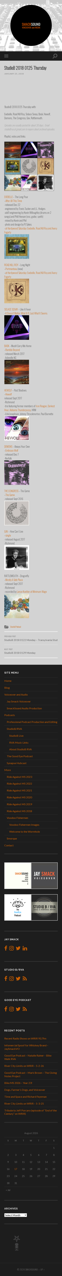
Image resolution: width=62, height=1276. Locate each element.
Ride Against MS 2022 (19, 783)
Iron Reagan (41, 406)
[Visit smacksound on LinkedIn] (25, 949)
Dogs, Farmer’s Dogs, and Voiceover (24, 1089)
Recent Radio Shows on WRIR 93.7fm (25, 1038)
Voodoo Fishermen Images (24, 824)
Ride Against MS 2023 (19, 776)
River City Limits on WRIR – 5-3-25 (24, 1103)
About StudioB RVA (20, 749)
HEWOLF (8, 390)
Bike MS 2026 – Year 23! (18, 1082)
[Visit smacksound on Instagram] (11, 949)
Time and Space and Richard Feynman (25, 1096)
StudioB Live (16, 735)
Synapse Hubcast (16, 763)
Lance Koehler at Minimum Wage (32, 592)
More (7, 769)
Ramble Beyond (12, 350)
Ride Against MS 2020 (19, 797)
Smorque (12, 838)
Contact (9, 845)
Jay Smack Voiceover (19, 701)
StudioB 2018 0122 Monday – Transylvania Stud (31, 638)
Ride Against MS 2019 (19, 804)
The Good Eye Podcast (20, 756)
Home (7, 680)
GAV (6, 531)
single (8, 535)
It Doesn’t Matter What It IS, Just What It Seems (26, 313)
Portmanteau (11, 269)
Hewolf (8, 394)
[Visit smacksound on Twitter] (18, 949)
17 (15, 1169)
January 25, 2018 (14, 73)
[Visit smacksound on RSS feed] (25, 979)
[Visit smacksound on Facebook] (5, 949)
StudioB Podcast (15, 626)
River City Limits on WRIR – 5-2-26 (24, 1065)
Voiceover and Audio (16, 694)
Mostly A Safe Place (14, 580)
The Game (10, 495)
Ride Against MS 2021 (19, 790)
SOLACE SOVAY (11, 309)
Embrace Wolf (11, 450)
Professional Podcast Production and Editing (32, 721)
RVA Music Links (18, 742)
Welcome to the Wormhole (24, 831)
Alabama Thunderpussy (20, 410)
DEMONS (8, 447)
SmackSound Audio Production (24, 708)
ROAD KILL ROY (11, 265)
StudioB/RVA (14, 728)
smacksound (31, 1269)
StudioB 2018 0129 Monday (20, 651)
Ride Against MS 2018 (19, 811)
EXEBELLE (8, 197)
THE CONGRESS (11, 491)
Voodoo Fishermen (17, 817)
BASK (6, 346)
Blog (7, 687)
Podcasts (9, 715)
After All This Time (13, 201)
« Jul (8, 1190)
